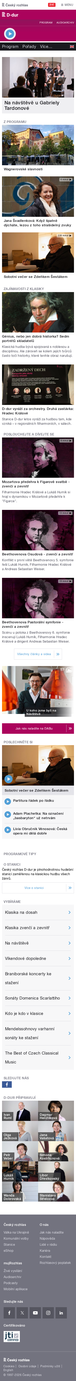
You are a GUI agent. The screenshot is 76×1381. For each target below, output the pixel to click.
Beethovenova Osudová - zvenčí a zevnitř (37, 554)
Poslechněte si (18, 742)
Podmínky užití (50, 1366)
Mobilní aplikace (16, 1289)
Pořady (29, 46)
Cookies (8, 1366)
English (8, 1370)
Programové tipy (20, 854)
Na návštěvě (17, 943)
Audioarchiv (65, 22)
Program (46, 22)
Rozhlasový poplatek (55, 1263)
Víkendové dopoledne (25, 958)
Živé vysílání (13, 1271)
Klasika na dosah (21, 912)
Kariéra (45, 1251)
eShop (8, 1251)
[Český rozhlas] (15, 5)
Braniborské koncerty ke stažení (28, 978)
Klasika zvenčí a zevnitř (27, 927)
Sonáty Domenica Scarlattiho (32, 998)
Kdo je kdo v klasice (24, 1013)
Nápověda (47, 1238)
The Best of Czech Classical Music (32, 1057)
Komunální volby (16, 1238)
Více (46, 46)
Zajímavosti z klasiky (24, 289)
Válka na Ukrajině (16, 1232)
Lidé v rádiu (48, 1245)
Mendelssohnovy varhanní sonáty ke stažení (29, 1033)
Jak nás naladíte (52, 1232)
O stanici (12, 864)
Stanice (9, 1245)
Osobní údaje (27, 1366)
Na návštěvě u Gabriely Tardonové (32, 105)
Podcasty (11, 1283)
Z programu (15, 122)
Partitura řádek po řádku (33, 801)
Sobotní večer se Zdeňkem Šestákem (36, 277)
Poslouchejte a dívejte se (29, 434)
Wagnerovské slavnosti (23, 169)
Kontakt (45, 1257)
